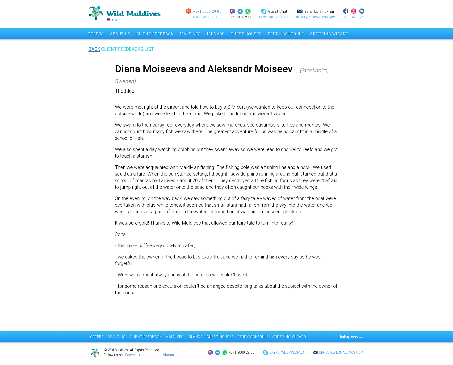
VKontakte (171, 355)
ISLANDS (216, 34)
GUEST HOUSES (246, 34)
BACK (94, 49)
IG (353, 17)
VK (361, 17)
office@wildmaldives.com (315, 17)
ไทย (114, 20)
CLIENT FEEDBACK (155, 34)
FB (345, 17)
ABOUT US (120, 34)
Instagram (151, 355)
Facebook (132, 355)
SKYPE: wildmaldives (274, 17)
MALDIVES (190, 34)
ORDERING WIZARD (329, 34)
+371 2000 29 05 (207, 11)
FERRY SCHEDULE (286, 34)
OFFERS (96, 34)
